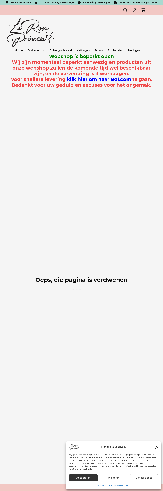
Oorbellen (34, 50)
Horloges (134, 50)
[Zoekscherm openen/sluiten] (125, 10)
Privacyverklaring (119, 485)
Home (19, 50)
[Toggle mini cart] (143, 10)
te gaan (109, 79)
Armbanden (115, 50)
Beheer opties (144, 477)
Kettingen (83, 50)
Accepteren (83, 477)
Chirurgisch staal (61, 50)
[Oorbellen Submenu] (43, 50)
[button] (156, 446)
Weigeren (114, 477)
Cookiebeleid (104, 485)
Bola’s (99, 50)
